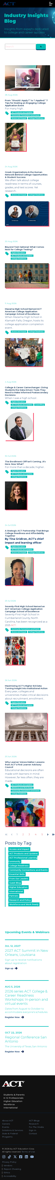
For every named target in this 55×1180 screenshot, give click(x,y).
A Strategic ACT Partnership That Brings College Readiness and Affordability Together (27, 533)
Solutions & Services (12, 1130)
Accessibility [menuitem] (10, 1176)
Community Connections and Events (25, 115)
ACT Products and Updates (22, 112)
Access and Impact (19, 118)
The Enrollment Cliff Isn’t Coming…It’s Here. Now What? (25, 462)
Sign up (9, 968)
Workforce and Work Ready (22, 788)
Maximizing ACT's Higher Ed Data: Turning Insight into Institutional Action (26, 687)
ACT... (14, 625)
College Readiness (36, 118)
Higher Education (18, 253)
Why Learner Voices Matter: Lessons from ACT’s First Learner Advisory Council (24, 764)
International (16, 891)
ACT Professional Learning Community (22, 860)
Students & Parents (14, 1094)
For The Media (36, 1127)
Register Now (12, 1017)
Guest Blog (39, 405)
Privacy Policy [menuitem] (9, 1162)
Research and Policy (20, 900)
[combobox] (20, 46)
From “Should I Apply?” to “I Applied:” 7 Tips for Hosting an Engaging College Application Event (26, 103)
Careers (6, 1124)
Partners (13, 896)
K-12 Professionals (13, 1098)
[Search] (41, 46)
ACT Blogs (34, 1120)
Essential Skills (17, 874)
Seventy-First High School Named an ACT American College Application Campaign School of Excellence (25, 609)
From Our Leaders (18, 878)
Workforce (9, 1104)
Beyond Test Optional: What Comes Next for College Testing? (24, 248)
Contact (33, 1133)
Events (5, 1127)
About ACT (7, 1120)
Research (34, 1124)
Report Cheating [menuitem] (12, 1169)
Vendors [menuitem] (8, 1165)
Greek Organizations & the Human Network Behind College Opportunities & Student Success (26, 175)
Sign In (32, 1130)
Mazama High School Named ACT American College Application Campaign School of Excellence (23, 311)
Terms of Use (28, 1151)
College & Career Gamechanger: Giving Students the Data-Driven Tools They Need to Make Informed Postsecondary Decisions (26, 391)
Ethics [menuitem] (7, 1172)
